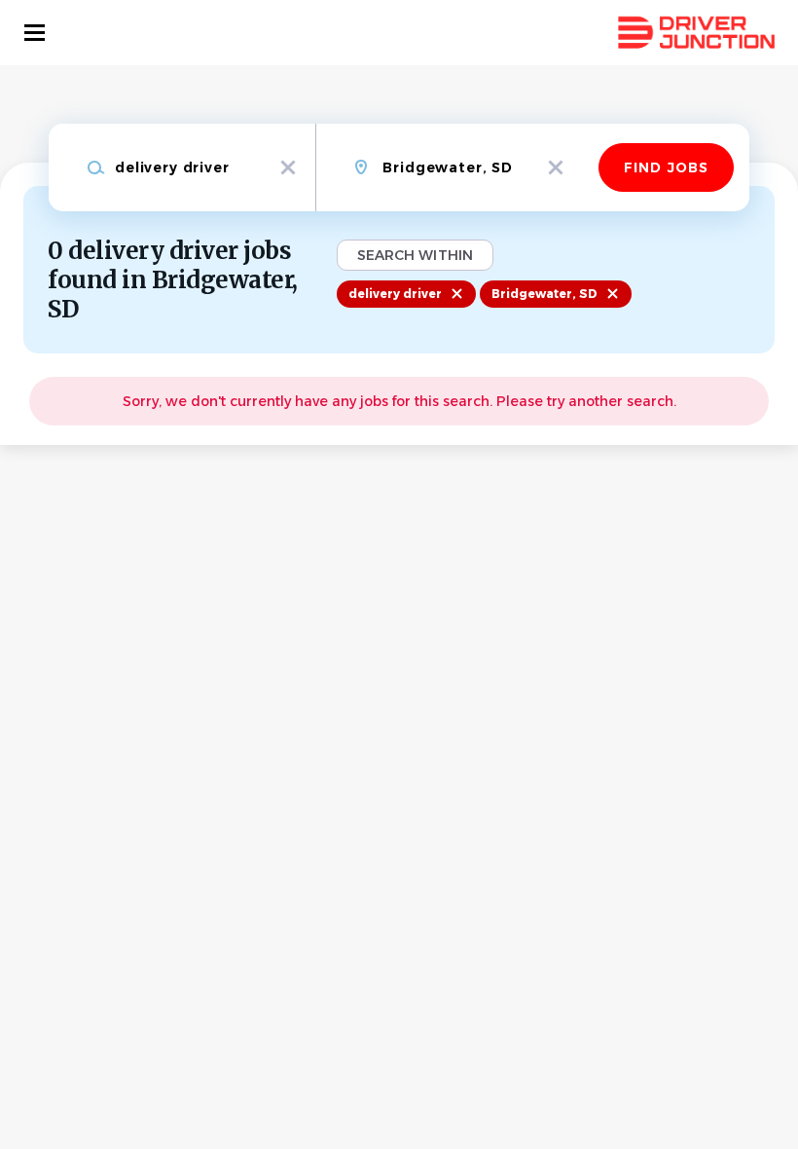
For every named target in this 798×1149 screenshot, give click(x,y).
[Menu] (34, 32)
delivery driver (395, 293)
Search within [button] (415, 255)
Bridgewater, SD (544, 293)
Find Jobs (666, 167)
